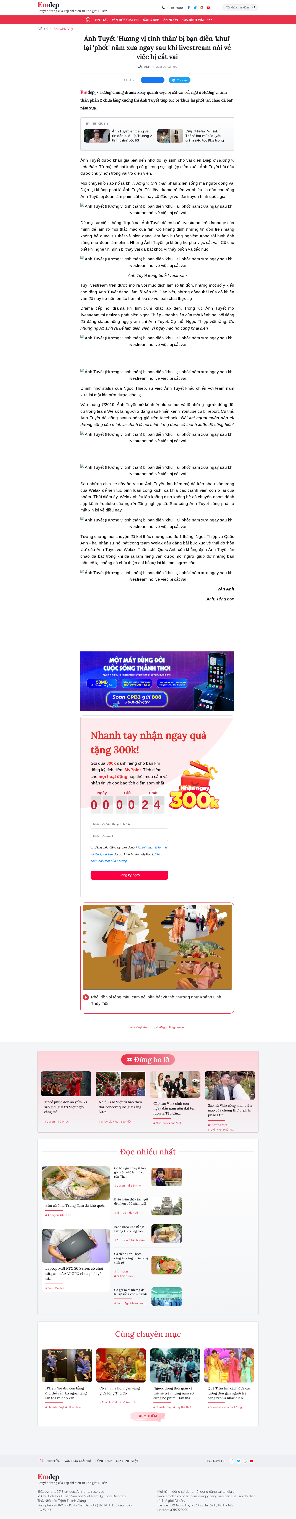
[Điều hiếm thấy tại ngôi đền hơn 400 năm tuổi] (166, 1206)
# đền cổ (132, 1212)
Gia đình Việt (193, 20)
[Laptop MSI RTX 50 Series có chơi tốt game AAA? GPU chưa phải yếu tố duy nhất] (76, 1246)
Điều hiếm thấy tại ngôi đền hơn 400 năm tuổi (131, 1201)
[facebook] (188, 7)
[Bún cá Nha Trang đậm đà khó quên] (76, 1183)
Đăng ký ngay (129, 875)
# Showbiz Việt (108, 1121)
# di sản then (134, 1185)
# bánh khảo (137, 1240)
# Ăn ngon (52, 1215)
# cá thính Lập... (124, 1276)
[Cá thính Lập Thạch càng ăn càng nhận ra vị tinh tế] (166, 1265)
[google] (201, 7)
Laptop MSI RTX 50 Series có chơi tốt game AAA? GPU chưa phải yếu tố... (74, 1273)
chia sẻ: (130, 80)
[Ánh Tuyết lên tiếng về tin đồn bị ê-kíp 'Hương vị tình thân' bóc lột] (97, 136)
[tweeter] (195, 7)
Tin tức (101, 20)
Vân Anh (144, 66)
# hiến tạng (137, 1303)
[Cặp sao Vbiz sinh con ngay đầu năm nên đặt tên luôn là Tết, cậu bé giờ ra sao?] (175, 1084)
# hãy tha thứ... (183, 1407)
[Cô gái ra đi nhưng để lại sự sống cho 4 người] (166, 1296)
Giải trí (42, 29)
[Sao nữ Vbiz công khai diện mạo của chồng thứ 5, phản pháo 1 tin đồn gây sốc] (230, 1085)
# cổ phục (62, 1121)
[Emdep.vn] (49, 5)
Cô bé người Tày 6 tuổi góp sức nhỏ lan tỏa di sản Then (130, 1172)
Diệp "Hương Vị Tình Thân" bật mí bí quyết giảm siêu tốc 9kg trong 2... (204, 138)
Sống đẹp (151, 20)
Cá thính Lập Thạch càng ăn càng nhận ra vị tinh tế (131, 1258)
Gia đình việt (127, 1461)
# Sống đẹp (121, 1303)
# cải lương (235, 1407)
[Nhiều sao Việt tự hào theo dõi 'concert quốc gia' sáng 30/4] (121, 1083)
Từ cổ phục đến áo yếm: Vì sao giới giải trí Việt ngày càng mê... (65, 1107)
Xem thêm (148, 1416)
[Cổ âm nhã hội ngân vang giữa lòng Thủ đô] (121, 1365)
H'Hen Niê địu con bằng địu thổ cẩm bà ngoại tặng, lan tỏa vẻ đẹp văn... (66, 1393)
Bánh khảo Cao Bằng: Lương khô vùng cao (129, 1229)
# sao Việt (125, 1121)
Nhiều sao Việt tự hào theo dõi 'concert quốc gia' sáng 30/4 (120, 1107)
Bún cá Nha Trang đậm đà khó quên (75, 1205)
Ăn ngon (170, 20)
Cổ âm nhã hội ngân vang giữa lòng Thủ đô (119, 1390)
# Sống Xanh (53, 1288)
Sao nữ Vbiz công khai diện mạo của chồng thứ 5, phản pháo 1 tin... (230, 1110)
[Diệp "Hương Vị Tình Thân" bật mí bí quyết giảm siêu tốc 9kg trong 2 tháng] (170, 138)
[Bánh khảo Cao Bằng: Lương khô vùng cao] (166, 1233)
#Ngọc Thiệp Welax (171, 1027)
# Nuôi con (160, 1123)
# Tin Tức (120, 1212)
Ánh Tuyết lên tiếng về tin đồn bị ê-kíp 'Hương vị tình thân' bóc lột (132, 135)
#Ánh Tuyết (150, 1027)
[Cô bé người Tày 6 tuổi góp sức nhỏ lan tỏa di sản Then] (166, 1177)
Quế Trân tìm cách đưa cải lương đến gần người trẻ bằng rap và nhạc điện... (229, 1393)
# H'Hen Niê (73, 1407)
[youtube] (208, 7)
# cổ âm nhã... (128, 1402)
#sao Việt (136, 1027)
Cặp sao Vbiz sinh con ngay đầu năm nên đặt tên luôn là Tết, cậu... (174, 1108)
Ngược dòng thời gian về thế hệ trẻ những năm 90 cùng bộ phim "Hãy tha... (173, 1393)
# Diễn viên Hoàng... (221, 1129)
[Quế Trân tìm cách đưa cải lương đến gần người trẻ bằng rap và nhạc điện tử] (229, 1365)
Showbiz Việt (63, 29)
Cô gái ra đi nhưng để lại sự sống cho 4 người (130, 1292)
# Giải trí (49, 1121)
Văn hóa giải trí (125, 20)
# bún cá (65, 1215)
